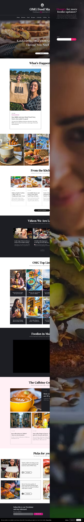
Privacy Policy (48, 520)
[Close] (82, 520)
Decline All (72, 520)
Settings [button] (66, 520)
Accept (78, 520)
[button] (80, 3)
